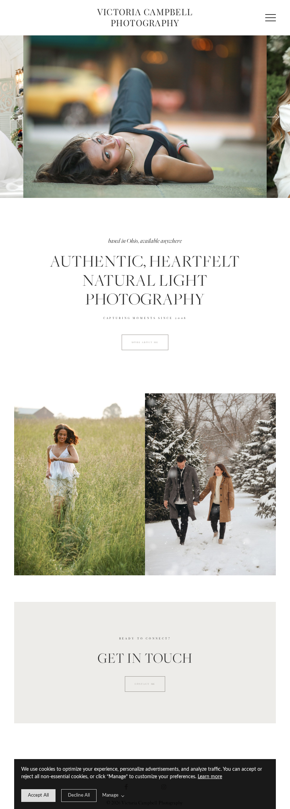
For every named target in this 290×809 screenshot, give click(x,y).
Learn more (210, 776)
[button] (270, 17)
